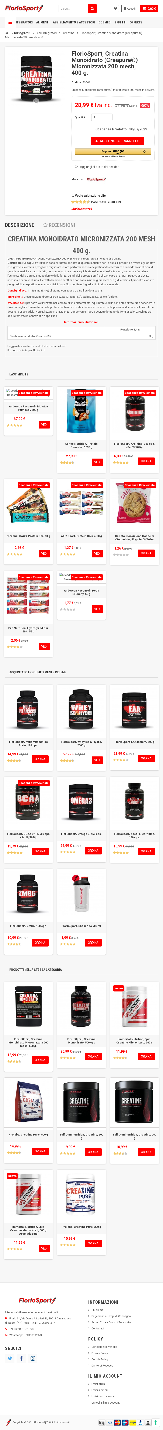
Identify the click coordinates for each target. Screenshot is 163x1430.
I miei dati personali (103, 1396)
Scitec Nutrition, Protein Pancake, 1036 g (81, 445)
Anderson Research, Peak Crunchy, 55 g (81, 592)
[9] (86, 202)
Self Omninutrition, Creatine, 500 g (81, 1136)
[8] (84, 202)
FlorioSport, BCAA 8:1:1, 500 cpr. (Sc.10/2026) (28, 835)
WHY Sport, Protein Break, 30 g (81, 536)
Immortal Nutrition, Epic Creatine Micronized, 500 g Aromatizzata (28, 1230)
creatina (116, 258)
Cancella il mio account (105, 1402)
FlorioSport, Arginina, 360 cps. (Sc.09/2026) (134, 445)
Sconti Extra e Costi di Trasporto (111, 1322)
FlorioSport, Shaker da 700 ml (81, 926)
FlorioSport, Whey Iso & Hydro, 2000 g (81, 743)
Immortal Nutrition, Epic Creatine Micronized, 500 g (134, 1041)
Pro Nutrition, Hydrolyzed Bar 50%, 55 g (28, 629)
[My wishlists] (115, 8)
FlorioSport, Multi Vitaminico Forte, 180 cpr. (28, 743)
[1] (71, 202)
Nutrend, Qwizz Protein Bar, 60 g (28, 536)
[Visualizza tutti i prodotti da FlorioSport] (95, 179)
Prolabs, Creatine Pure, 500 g (28, 1134)
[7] (82, 202)
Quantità (80, 117)
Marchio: (78, 179)
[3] (75, 202)
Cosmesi (104, 22)
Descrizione (19, 225)
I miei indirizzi (99, 1390)
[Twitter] (9, 1358)
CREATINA (14, 258)
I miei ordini (98, 1383)
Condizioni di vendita (104, 1346)
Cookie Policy (99, 1359)
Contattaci (97, 1328)
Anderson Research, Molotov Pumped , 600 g (28, 408)
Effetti (120, 22)
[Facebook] (21, 1358)
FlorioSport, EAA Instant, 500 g (135, 741)
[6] (81, 202)
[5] (79, 202)
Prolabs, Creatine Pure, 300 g (81, 1226)
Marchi (19, 33)
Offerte (136, 22)
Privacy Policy (99, 1353)
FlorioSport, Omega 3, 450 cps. (81, 833)
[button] (113, 153)
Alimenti (42, 22)
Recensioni (61, 225)
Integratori (23, 22)
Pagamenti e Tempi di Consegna (111, 1316)
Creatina (77, 89)
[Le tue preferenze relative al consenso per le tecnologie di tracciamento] (156, 1422)
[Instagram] (32, 1358)
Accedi (131, 8)
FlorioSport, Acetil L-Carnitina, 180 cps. (134, 835)
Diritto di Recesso (102, 1365)
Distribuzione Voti (82, 208)
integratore (87, 258)
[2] (73, 202)
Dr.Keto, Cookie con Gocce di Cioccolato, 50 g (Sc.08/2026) (134, 537)
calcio (103, 296)
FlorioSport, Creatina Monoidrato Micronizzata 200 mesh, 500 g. (28, 1043)
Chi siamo (97, 1310)
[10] (88, 202)
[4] (77, 202)
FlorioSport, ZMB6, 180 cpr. (28, 926)
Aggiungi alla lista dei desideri (99, 167)
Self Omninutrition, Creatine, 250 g (134, 1136)
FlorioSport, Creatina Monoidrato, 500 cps (81, 1041)
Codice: (77, 82)
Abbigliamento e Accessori (74, 22)
